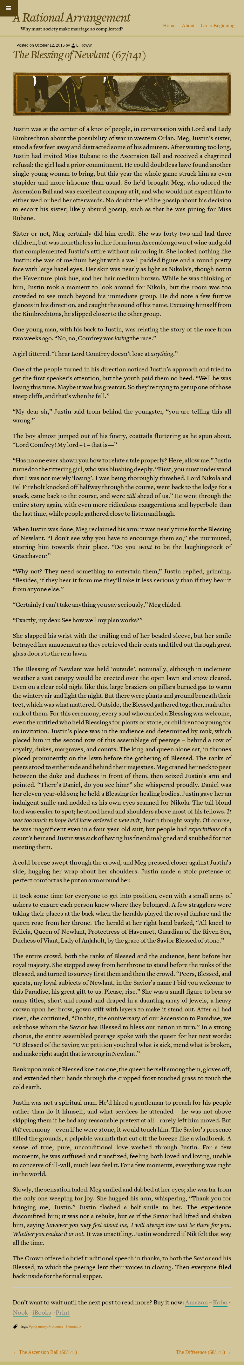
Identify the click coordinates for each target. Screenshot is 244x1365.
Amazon (196, 1302)
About (188, 25)
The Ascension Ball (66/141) (45, 1352)
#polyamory (38, 1326)
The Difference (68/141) (203, 1352)
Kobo (220, 1302)
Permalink (73, 1326)
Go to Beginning (217, 25)
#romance (56, 1326)
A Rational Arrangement (72, 17)
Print (63, 1312)
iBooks (41, 1312)
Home (169, 25)
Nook (20, 1312)
